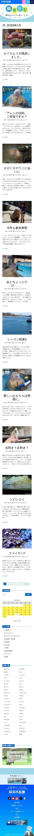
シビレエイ (16, 499)
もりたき (22, 708)
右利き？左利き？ (17, 447)
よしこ (21, 716)
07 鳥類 (9, 451)
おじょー (6, 687)
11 (8, 610)
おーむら (6, 681)
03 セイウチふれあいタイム (12, 636)
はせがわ (22, 669)
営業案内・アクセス (17, 805)
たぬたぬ (6, 719)
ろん (20, 725)
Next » (27, 584)
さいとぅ (6, 699)
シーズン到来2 (17, 339)
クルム (6, 696)
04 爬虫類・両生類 (9, 639)
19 (13, 612)
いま (5, 678)
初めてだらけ (17, 755)
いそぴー (6, 675)
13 (17, 610)
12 (13, 610)
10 (4, 610)
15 (25, 610)
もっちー (22, 702)
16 (29, 610)
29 (25, 614)
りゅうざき (22, 722)
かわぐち (6, 693)
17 (4, 612)
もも (20, 705)
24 (4, 614)
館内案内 (17, 802)
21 (21, 612)
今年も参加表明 (17, 228)
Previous (1, 757)
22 (25, 612)
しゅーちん (7, 702)
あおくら (6, 669)
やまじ (21, 713)
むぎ (20, 699)
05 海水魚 (9, 502)
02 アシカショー (9, 633)
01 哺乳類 (8, 119)
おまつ (6, 690)
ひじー (21, 678)
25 (8, 614)
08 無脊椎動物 (9, 60)
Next (31, 757)
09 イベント (7, 654)
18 (8, 612)
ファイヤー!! (17, 553)
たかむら (6, 713)
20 (17, 612)
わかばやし (22, 731)
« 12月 (15, 621)
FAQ (17, 814)
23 (29, 612)
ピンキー (22, 681)
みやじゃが (22, 693)
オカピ (6, 684)
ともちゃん (7, 731)
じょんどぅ (7, 705)
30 (29, 614)
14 (21, 610)
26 (13, 614)
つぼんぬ (6, 725)
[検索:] (17, 594)
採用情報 (17, 817)
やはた (21, 710)
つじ (5, 722)
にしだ (6, 734)
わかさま (22, 728)
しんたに (6, 708)
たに (5, 716)
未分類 (6, 657)
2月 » (19, 621)
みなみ (21, 690)
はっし (21, 672)
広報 (20, 734)
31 (4, 617)
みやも (21, 696)
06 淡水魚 (7, 645)
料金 (17, 808)
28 (21, 614)
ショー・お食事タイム (17, 811)
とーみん (6, 728)
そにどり (6, 710)
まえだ (21, 687)
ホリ (20, 684)
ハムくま (22, 675)
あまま (6, 672)
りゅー (21, 719)
